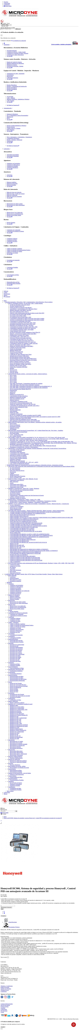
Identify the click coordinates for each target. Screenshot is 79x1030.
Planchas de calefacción (14, 759)
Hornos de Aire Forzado (16, 683)
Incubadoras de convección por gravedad (20, 695)
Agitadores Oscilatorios (15, 592)
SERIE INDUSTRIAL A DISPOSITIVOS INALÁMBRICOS (25, 552)
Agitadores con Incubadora (13, 163)
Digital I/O (12, 393)
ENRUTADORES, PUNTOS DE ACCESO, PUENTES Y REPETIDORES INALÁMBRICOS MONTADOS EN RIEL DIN (41, 517)
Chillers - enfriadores (13, 622)
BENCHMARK (12, 575)
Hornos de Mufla (14, 690)
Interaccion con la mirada (16, 508)
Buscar (18, 28)
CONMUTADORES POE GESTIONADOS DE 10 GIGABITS (26, 531)
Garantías (3, 1008)
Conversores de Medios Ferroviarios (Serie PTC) (22, 340)
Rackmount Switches (15, 426)
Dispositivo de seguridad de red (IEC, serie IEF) (21, 325)
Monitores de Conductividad (17, 731)
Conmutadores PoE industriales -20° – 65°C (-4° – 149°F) (24, 462)
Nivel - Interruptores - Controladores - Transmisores (19, 137)
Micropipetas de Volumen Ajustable (18, 744)
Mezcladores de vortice (15, 579)
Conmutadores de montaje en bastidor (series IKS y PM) (23, 327)
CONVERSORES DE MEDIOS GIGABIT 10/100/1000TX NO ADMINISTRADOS (31, 535)
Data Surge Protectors (15, 572)
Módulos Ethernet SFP (15, 350)
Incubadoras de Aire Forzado (17, 694)
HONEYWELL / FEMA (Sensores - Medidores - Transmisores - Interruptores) (29, 502)
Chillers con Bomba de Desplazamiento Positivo (18, 250)
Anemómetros (10, 75)
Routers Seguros (11, 127)
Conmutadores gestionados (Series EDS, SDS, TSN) (23, 322)
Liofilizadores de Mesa (15, 700)
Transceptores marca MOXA (17, 480)
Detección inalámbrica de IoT (17, 398)
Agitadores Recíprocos (15, 593)
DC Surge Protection (15, 469)
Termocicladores (12, 776)
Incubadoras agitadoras (15, 581)
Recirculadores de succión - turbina (16, 766)
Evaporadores (11, 672)
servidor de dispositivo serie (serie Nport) (20, 304)
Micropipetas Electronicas (16, 748)
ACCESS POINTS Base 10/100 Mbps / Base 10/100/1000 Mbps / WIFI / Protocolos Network (33, 445)
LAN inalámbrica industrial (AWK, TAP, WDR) (22, 329)
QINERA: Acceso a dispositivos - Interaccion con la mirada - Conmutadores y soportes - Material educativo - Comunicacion (38, 503)
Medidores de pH (14, 716)
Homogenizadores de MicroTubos (18, 679)
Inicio (5, 300)
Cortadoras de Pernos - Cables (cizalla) (16, 52)
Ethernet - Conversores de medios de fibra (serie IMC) (23, 333)
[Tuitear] (4, 913)
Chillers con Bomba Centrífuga (14, 248)
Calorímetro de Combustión (13, 230)
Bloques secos (11, 604)
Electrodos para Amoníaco (16, 648)
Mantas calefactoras (13, 701)
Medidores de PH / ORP (16, 723)
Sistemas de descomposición (17, 774)
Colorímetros (11, 636)
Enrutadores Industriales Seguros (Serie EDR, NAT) (22, 324)
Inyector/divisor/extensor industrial (18, 456)
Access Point (10, 96)
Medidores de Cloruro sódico (17, 706)
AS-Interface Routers (15, 492)
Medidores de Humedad (16, 712)
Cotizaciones (7, 3)
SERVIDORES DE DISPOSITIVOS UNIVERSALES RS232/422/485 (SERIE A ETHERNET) (34, 550)
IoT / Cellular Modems (15, 436)
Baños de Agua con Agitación (14, 192)
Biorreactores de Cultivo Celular (15, 203)
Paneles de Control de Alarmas (14, 62)
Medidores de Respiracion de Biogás (19, 724)
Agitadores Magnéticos (12, 167)
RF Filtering (13, 567)
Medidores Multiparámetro (16, 729)
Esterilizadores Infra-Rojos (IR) (16, 669)
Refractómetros (12, 769)
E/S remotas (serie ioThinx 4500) (18, 315)
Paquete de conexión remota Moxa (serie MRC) (21, 346)
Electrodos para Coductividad (17, 654)
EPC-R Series (13, 380)
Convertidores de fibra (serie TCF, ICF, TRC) (21, 339)
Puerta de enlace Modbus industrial (18, 458)
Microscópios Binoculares (16, 751)
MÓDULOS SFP (14, 543)
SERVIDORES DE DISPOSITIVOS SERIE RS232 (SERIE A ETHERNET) (29, 549)
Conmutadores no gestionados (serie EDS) (20, 321)
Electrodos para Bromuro (16, 650)
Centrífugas (11, 617)
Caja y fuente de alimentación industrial (19, 463)
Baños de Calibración (12, 195)
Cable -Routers (10, 100)
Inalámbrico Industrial (15, 459)
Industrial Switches (14, 427)
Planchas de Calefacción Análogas (18, 760)
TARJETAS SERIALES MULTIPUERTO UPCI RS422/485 (25, 559)
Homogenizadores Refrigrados (17, 680)
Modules (12, 368)
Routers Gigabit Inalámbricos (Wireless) (16, 125)
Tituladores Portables (15, 785)
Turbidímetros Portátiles (15, 789)
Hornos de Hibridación (15, 687)
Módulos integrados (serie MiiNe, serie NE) (20, 310)
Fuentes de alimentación (16, 349)
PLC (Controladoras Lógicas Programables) (17, 115)
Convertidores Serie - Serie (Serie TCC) (19, 336)
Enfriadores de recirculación (17, 629)
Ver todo (9, 56)
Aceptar (3, 1027)
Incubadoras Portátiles (15, 697)
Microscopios (11, 749)
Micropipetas (11, 740)
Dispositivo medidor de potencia (18, 498)
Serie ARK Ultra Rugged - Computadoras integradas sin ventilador (26, 383)
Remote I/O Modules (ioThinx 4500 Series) (20, 364)
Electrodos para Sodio (15, 661)
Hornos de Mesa (14, 689)
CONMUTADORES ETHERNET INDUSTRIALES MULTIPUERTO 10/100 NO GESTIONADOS (35, 512)
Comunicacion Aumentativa (16, 506)
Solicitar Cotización (7, 907)
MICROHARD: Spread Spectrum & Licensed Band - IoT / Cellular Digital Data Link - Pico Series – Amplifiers (35, 430)
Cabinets (12, 473)
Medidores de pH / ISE (15, 720)
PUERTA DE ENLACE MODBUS (19, 554)
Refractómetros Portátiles (16, 771)
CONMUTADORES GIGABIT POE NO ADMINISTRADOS (25, 524)
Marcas (5, 794)
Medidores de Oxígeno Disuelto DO (19, 715)
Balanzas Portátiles (11, 185)
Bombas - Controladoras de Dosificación (17, 86)
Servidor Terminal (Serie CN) (17, 306)
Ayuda (2, 1012)
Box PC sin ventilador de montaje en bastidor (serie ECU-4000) (25, 415)
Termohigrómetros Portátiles (17, 780)
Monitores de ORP (14, 738)
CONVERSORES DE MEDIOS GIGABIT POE (22, 530)
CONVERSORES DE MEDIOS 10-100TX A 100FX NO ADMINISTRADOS (29, 534)
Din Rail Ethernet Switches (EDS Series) (20, 357)
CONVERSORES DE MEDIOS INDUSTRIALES (22, 539)
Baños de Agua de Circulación (14, 196)
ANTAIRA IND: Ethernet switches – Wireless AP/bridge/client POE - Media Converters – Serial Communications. (36, 510)
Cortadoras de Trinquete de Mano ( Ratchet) (17, 53)
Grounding (12, 568)
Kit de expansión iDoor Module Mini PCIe (20, 389)
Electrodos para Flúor (15, 655)
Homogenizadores (14, 578)
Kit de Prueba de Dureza (16, 782)
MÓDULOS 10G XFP (15, 548)
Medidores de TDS (14, 727)
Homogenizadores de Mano (16, 676)
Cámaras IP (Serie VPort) (16, 353)
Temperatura (10, 141)
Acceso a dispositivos (15, 505)
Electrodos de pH (14, 646)
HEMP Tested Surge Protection (17, 476)
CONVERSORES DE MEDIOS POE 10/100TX (22, 528)
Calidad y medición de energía (17, 496)
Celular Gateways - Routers (13, 128)
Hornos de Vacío (14, 691)
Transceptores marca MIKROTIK (18, 485)
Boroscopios (10, 76)
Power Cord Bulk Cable (16, 477)
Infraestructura (13, 390)
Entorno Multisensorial (15, 509)
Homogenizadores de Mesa (16, 677)
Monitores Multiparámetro (16, 758)
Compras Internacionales (7, 1004)
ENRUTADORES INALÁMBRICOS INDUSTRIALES (24, 519)
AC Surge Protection (15, 467)
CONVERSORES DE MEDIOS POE (19, 541)
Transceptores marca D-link (16, 487)
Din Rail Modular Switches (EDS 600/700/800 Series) (23, 358)
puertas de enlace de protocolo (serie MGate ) (21, 307)
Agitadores (11, 584)
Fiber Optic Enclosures (15, 570)
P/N (2, 895)
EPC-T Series (13, 378)
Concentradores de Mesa (13, 274)
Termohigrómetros (12, 778)
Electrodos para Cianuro (16, 651)
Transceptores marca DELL (16, 484)
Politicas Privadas (5, 987)
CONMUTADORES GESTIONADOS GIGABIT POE (24, 527)
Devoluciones (4, 1010)
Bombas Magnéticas (12, 85)
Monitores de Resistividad (16, 737)
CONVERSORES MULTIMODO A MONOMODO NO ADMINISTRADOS (29, 537)
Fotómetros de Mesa (15, 664)
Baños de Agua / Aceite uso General (15, 193)
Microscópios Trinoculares (16, 755)
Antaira (12, 483)
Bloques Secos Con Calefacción (14, 212)
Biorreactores (11, 600)
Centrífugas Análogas (12, 238)
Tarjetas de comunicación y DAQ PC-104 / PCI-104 (22, 404)
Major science (10, 791)
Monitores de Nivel (14, 733)
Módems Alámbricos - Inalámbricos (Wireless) (18, 99)
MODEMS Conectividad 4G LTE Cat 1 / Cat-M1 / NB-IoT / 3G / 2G (27, 444)
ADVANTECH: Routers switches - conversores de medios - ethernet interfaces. (27, 373)
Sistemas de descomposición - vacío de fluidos (19, 773)
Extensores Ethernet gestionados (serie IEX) (20, 338)
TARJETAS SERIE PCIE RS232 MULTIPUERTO (22, 556)
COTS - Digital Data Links (16, 434)
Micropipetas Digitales (15, 747)
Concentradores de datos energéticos (19, 396)
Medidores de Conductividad (17, 708)
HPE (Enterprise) (14, 481)
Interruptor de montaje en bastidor (18, 455)
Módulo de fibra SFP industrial (17, 461)
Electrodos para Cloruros (16, 653)
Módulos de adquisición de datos (18, 397)
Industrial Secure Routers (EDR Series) (19, 356)
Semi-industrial (13, 411)
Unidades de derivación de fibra (17, 347)
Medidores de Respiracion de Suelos (19, 726)
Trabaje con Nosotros (6, 988)
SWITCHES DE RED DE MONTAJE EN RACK (22, 514)
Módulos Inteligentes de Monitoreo (15, 63)
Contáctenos (7, 4)
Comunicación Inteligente (16, 491)
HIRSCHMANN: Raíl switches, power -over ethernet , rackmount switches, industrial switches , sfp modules (35, 422)
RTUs (8, 118)
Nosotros (6, 2)
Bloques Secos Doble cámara (14, 215)
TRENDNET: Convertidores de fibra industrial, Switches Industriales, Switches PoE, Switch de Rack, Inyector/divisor (37, 448)
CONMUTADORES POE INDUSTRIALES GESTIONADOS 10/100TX (28, 525)
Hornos (10, 682)
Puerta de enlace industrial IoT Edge (19, 407)
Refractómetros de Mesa (16, 770)
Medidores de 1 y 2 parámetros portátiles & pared (20, 704)
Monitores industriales (15, 409)
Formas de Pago (4, 1006)
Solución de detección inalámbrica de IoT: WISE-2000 (23, 419)
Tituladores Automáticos (16, 784)
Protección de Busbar (15, 494)
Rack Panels (13, 571)
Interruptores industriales (16, 451)
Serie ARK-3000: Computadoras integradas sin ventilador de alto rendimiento (29, 387)
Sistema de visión (14, 412)
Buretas (10, 610)
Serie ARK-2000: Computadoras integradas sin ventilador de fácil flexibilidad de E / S (31, 386)
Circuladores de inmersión (13, 260)
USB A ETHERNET (15, 561)
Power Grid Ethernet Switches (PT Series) (20, 362)
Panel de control (14, 408)
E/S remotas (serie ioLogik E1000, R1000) (20, 314)
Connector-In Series (15, 564)
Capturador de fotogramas (16, 414)
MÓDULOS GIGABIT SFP (17, 545)
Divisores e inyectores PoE (16, 351)
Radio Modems (10, 129)
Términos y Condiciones (7, 986)
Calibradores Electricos (12, 77)
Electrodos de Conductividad (17, 644)
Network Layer (13, 371)
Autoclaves (9, 175)
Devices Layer (13, 369)
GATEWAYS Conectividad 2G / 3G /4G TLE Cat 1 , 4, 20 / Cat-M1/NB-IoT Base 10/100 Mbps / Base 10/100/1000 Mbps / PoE (41, 441)
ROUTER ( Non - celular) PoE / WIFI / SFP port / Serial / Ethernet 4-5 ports (28, 440)
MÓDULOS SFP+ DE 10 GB (17, 546)
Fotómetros (11, 662)
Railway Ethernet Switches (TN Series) (19, 361)
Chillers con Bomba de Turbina (14, 251)
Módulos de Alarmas (12, 64)
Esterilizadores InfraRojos (16, 671)
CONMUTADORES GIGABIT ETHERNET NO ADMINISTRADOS (28, 513)
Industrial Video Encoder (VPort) (18, 365)
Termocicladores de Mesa (16, 777)
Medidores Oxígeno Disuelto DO (18, 730)
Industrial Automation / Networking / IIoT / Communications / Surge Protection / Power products (28, 302)
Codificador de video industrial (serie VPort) (20, 354)
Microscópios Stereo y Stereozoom (18, 753)
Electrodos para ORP (15, 658)
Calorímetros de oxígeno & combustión (17, 613)
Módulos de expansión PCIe (17, 394)
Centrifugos (13, 577)
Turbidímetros (11, 787)
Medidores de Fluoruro (15, 711)
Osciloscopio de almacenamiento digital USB (21, 403)
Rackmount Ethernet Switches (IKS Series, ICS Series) (23, 360)
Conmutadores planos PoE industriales (19, 454)
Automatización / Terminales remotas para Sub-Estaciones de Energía (27, 495)
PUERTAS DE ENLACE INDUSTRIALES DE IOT (23, 520)
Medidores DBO (14, 705)
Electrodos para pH (14, 659)
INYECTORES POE (15, 532)
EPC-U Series (13, 382)
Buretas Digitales (11, 222)
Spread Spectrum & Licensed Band (18, 432)
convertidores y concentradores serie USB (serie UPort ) (23, 309)
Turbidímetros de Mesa (15, 788)
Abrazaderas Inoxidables (13, 154)
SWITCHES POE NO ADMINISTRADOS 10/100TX (23, 521)
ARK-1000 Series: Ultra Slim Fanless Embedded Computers (24, 385)
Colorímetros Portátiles (12, 267)
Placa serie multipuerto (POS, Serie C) (19, 311)
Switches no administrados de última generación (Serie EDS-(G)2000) (27, 320)
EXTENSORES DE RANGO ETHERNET (21, 538)
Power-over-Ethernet (15, 425)
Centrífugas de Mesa (12, 240)
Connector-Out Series (15, 566)
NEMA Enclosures (14, 474)
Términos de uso (5, 990)
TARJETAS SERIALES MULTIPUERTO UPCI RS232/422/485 (26, 523)
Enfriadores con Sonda (12, 252)
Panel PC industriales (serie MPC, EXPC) (20, 344)
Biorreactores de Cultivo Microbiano (16, 205)
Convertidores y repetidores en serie (18, 401)
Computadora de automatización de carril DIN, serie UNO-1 (24, 405)
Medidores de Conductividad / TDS (18, 709)
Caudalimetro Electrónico (13, 138)
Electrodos (11, 643)
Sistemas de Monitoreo (12, 114)
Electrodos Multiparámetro (16, 647)
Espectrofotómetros (13, 666)
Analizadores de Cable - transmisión (15, 73)
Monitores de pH (14, 734)
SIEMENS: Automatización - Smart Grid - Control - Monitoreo (23, 488)
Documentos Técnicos (14, 927)
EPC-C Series (13, 376)
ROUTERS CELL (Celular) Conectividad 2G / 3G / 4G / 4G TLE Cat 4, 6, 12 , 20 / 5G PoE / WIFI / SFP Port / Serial (39, 438)
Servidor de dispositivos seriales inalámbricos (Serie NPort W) (25, 332)
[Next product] (1, 820)
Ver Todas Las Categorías (12, 105)
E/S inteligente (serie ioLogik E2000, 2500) (20, 317)
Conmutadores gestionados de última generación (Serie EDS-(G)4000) (27, 318)
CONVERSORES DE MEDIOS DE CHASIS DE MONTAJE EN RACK (28, 542)
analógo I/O (13, 391)
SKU (2, 896)
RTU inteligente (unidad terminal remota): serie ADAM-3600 (25, 420)
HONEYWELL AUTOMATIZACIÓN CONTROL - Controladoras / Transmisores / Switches (33, 501)
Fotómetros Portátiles (15, 665)
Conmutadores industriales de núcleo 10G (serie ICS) (23, 328)
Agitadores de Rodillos (12, 166)
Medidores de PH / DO (15, 719)
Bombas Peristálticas (12, 87)
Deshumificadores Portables (13, 283)
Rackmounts (13, 472)
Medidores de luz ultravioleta (17, 713)
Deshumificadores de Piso (13, 282)
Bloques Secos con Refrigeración (15, 214)
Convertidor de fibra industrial (17, 449)
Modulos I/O (10, 117)
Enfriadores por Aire (15, 632)
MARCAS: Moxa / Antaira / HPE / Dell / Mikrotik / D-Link (23, 478)
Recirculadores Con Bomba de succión (19, 767)
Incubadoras (11, 693)
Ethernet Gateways (14, 400)
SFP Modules (13, 429)
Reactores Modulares (15, 764)
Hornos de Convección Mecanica (18, 684)
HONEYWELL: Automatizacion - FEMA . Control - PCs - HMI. (24, 499)
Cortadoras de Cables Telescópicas (15, 54)
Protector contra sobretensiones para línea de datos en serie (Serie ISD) (27, 313)
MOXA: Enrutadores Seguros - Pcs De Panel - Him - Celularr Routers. (25, 303)
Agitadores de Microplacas (13, 164)
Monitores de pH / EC (15, 735)
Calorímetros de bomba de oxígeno (15, 231)
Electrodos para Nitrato (15, 657)
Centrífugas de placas (12, 241)
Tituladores (11, 781)
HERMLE (9, 582)
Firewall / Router (14, 372)
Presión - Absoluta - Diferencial (14, 139)
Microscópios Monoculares (16, 752)
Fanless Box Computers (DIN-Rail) (18, 367)
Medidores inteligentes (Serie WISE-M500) (20, 418)
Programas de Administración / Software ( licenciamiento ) (24, 447)
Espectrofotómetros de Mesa (17, 668)
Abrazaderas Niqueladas (13, 156)
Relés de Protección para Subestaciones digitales (21, 490)
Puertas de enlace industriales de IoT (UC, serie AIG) (23, 342)
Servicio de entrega (5, 1005)
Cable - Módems (11, 98)
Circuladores (11, 633)
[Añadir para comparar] (2, 909)
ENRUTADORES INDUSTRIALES (19, 516)
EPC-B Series (13, 379)
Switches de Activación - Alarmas (15, 66)
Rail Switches (13, 423)
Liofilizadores (11, 698)
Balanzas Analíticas (11, 182)
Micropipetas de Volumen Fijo (17, 745)
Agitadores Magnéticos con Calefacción (19, 590)
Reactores (10, 763)
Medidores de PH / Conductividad (18, 718)
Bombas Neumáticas (12, 89)
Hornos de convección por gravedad (19, 686)
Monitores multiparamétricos (15, 756)
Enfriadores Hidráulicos (15, 630)
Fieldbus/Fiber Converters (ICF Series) (19, 335)
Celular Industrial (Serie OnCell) (18, 331)
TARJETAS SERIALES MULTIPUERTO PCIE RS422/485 (25, 557)
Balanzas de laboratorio (14, 595)
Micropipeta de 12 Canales (16, 741)
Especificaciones (13, 922)
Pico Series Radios (14, 433)
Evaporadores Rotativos (16, 673)
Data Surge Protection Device (17, 470)
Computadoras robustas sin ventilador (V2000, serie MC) (24, 343)
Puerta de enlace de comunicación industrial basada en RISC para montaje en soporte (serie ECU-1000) (35, 416)
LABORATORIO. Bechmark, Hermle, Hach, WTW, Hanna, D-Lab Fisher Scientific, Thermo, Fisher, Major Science (33, 574)
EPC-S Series (13, 375)
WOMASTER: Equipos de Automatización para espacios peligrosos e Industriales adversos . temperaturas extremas (35, 465)
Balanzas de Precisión (12, 183)
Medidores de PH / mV (15, 722)
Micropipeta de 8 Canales (16, 742)
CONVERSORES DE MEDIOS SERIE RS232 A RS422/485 (25, 553)
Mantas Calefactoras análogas (17, 702)
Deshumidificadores (13, 639)
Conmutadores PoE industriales (17, 452)
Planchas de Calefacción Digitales (18, 762)
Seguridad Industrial (12, 50)
